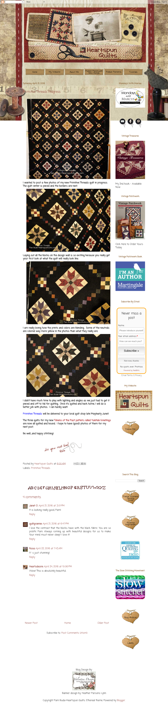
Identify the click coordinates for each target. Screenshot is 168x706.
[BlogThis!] (77, 463)
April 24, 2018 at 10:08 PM (58, 566)
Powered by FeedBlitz (131, 370)
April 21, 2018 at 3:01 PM (52, 506)
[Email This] (75, 463)
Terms (130, 375)
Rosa (32, 548)
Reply (32, 514)
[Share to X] (79, 463)
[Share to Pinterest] (84, 463)
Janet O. (33, 506)
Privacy (138, 375)
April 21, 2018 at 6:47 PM (56, 524)
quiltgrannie (35, 524)
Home (67, 623)
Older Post (103, 623)
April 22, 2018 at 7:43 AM (49, 548)
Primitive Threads (40, 468)
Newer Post (31, 623)
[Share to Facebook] (82, 463)
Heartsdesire (36, 566)
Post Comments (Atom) (74, 633)
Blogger (121, 700)
